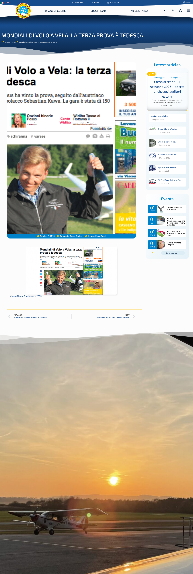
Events (151, 74)
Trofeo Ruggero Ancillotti (174, 208)
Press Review (10, 42)
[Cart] (173, 11)
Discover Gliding (55, 10)
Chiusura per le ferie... (167, 141)
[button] (165, 11)
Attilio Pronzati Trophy (174, 243)
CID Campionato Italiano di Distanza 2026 (176, 233)
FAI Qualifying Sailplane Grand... (171, 180)
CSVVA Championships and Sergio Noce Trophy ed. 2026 (176, 221)
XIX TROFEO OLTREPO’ (167, 154)
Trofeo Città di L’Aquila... (167, 129)
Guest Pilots (99, 10)
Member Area (139, 10)
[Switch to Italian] (3, 2)
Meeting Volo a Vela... (159, 116)
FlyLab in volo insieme (167, 167)
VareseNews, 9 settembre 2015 (26, 296)
